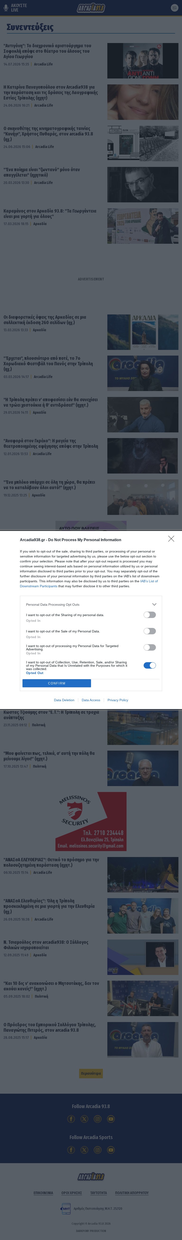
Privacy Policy (118, 700)
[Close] (172, 540)
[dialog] (91, 620)
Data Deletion (64, 700)
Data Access (91, 700)
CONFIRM (57, 683)
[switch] (150, 615)
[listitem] (91, 604)
